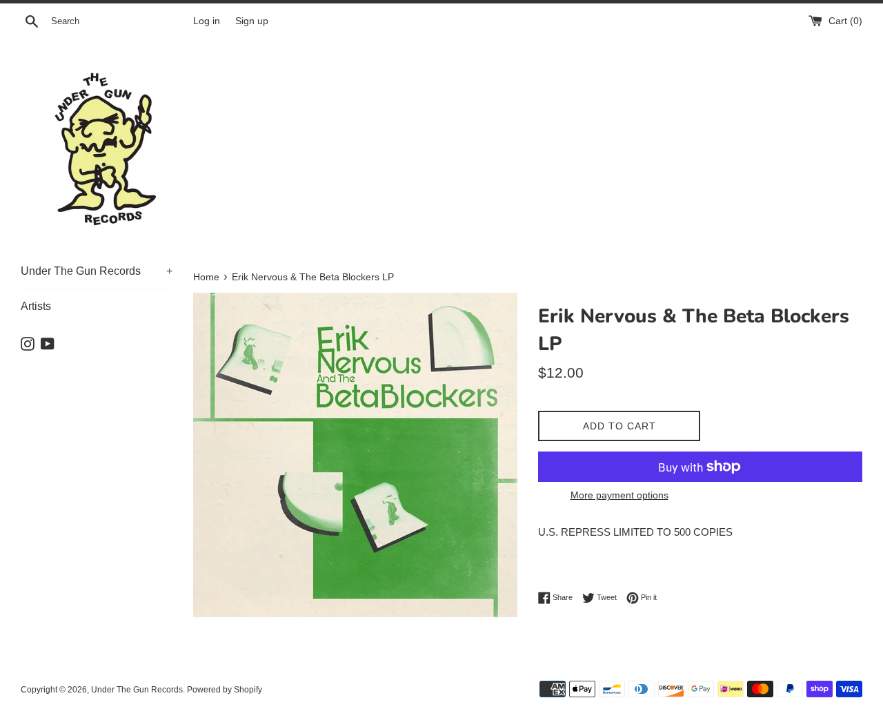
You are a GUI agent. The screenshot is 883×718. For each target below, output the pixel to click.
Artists (36, 306)
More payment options (619, 495)
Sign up (251, 21)
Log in (206, 21)
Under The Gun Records (96, 271)
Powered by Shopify (224, 690)
